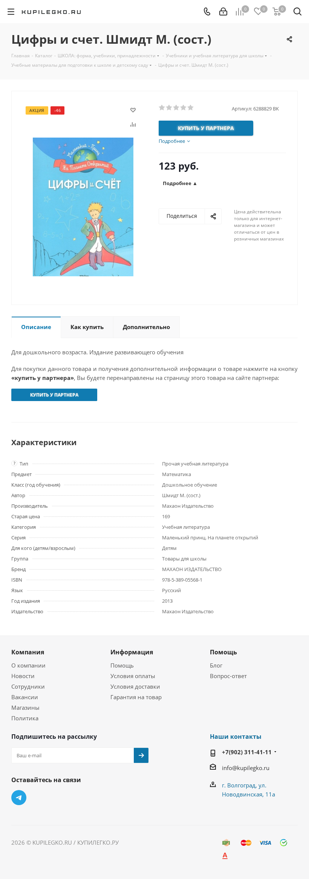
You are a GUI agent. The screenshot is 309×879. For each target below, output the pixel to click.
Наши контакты (236, 736)
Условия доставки (135, 686)
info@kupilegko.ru (245, 768)
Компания (27, 652)
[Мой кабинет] (223, 11)
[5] (190, 108)
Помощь (122, 665)
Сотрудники (28, 686)
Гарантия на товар (136, 697)
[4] (183, 108)
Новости (23, 676)
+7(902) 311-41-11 (247, 752)
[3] (176, 108)
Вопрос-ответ (228, 676)
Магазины (25, 707)
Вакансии (24, 697)
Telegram (18, 797)
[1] (162, 108)
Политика (24, 718)
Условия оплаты (132, 676)
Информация (131, 652)
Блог (216, 665)
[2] (169, 108)
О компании (28, 665)
